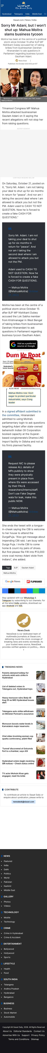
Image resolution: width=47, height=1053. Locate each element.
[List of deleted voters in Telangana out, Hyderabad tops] (40, 687)
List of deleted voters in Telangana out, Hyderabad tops (17, 687)
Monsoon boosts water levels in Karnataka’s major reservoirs (17, 724)
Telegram (6, 600)
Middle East (37, 14)
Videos (7, 906)
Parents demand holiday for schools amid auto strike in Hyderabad (15, 675)
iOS (20, 605)
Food (6, 973)
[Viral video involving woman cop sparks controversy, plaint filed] (40, 737)
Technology (9, 921)
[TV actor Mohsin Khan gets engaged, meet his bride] (40, 774)
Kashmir (7, 886)
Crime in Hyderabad (13, 933)
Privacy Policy (38, 1035)
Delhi (6, 869)
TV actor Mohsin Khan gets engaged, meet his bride (15, 774)
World (6, 877)
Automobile (9, 1017)
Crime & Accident (12, 937)
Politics (7, 873)
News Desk (23, 61)
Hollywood (9, 953)
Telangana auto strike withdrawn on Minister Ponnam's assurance (18, 712)
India (27, 14)
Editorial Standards (23, 1031)
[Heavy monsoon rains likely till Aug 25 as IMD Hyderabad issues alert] (40, 700)
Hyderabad (6, 14)
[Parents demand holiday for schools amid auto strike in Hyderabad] (40, 675)
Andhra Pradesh (11, 988)
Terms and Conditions (18, 1039)
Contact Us (39, 1031)
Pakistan (8, 882)
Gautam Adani (28, 567)
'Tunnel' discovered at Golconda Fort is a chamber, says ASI (17, 749)
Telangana (18, 14)
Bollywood (9, 949)
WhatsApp (29, 597)
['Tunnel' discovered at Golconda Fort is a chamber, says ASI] (40, 750)
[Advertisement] (23, 153)
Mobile (7, 917)
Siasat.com (18, 20)
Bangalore (8, 997)
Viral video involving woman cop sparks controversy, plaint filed (17, 737)
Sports (7, 957)
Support (25, 1035)
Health (7, 968)
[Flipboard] (34, 582)
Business (8, 1008)
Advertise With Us (11, 1035)
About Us (7, 1031)
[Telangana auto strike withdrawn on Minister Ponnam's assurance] (40, 712)
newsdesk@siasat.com (23, 802)
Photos (7, 901)
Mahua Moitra (10, 573)
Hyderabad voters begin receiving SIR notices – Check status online (18, 762)
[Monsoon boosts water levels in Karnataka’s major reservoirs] (40, 725)
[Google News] (13, 581)
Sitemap (35, 1039)
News (27, 20)
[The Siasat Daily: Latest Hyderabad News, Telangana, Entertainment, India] (23, 5)
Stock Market (10, 1012)
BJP (16, 567)
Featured (8, 861)
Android (10, 605)
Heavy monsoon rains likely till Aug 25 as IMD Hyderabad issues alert (18, 700)
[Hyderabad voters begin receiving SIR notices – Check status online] (40, 762)
